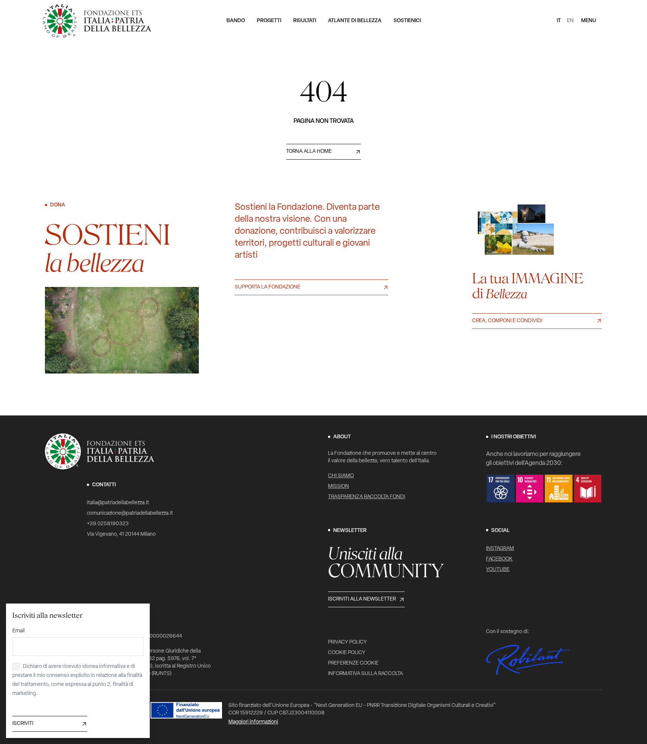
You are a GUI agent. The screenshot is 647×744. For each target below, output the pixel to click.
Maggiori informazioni (253, 722)
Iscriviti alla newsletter (362, 599)
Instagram (500, 548)
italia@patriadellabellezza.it (118, 503)
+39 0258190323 (108, 524)
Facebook (499, 559)
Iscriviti (22, 723)
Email (18, 631)
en (570, 21)
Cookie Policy (346, 653)
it (559, 21)
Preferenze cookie (353, 663)
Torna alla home (309, 151)
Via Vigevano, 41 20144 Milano (121, 534)
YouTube (498, 569)
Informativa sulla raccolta (365, 674)
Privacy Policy (347, 642)
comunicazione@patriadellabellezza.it (130, 513)
